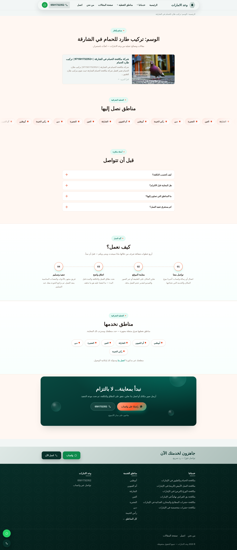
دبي (76, 343)
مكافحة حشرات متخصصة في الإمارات (177, 507)
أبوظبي (157, 343)
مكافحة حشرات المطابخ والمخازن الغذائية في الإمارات (169, 502)
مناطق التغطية (126, 4)
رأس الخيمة (117, 351)
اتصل (79, 4)
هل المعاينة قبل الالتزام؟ (160, 185)
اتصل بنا (121, 360)
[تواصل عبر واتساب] (45, 5)
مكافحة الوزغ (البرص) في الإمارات (179, 491)
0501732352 (84, 480)
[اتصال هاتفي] (7, 543)
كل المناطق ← (130, 518)
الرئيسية (153, 4)
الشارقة (122, 343)
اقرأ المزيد (124, 79)
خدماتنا (142, 4)
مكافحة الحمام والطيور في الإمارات (178, 480)
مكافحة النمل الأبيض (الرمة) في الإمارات (176, 485)
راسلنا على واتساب (130, 406)
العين (106, 343)
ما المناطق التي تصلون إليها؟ (159, 196)
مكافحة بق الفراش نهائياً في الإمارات (177, 496)
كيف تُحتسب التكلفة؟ (162, 174)
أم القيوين (139, 343)
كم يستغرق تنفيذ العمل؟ (161, 206)
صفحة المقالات (105, 4)
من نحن (90, 4)
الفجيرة (91, 343)
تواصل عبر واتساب (82, 485)
